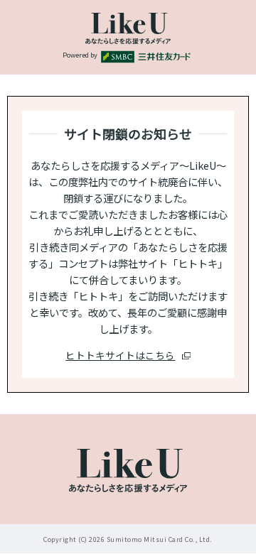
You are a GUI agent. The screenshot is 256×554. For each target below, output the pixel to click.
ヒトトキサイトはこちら (120, 355)
